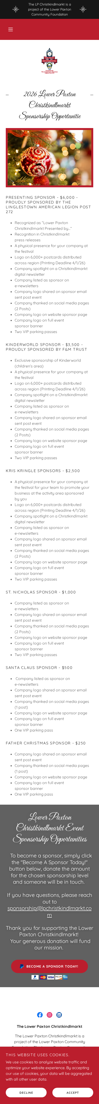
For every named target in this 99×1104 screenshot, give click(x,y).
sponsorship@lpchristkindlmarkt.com (49, 911)
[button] (10, 29)
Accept (73, 1092)
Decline (26, 1092)
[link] (49, 61)
